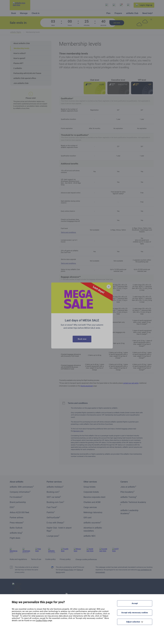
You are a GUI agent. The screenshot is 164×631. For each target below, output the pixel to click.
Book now (82, 339)
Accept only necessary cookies (134, 612)
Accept (135, 603)
